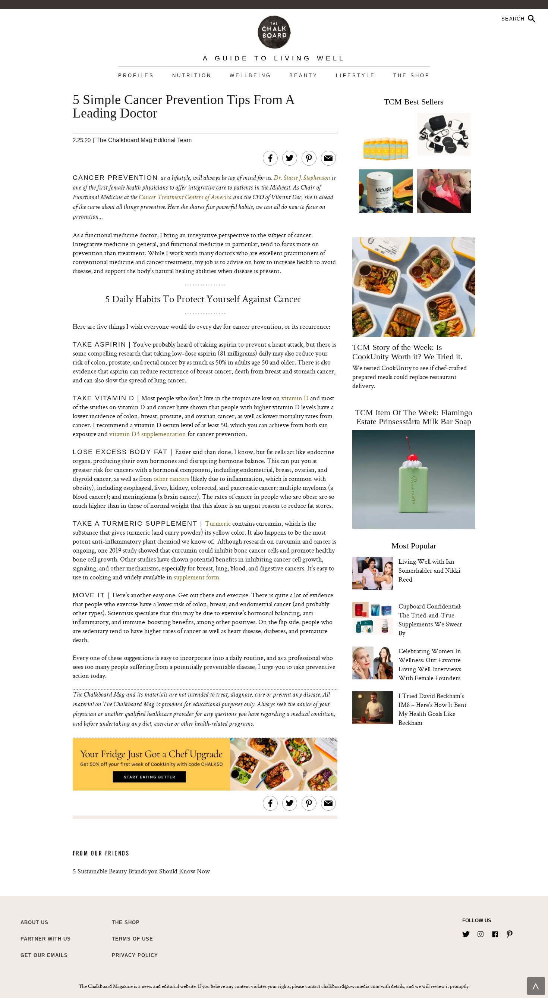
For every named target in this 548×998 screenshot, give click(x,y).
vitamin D (295, 398)
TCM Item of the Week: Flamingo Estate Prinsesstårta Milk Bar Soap (413, 417)
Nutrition (192, 75)
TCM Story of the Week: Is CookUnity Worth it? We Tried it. (407, 351)
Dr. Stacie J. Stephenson (302, 178)
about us (34, 922)
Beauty (303, 75)
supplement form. (197, 577)
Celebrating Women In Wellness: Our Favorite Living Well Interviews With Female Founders (430, 664)
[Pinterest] (509, 932)
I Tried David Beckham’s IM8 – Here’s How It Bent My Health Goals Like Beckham (433, 709)
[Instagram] (480, 932)
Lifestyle (355, 75)
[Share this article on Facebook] (270, 158)
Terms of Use (132, 939)
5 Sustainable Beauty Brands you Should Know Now (141, 871)
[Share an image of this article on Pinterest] (309, 158)
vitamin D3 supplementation (147, 433)
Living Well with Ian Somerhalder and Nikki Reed (429, 570)
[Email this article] (328, 158)
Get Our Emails (44, 955)
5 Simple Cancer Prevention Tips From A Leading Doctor (183, 107)
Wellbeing (250, 75)
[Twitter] (466, 932)
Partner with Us (46, 939)
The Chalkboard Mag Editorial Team (144, 140)
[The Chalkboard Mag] (274, 30)
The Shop (411, 75)
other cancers (171, 478)
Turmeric (218, 523)
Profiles (136, 75)
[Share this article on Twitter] (289, 158)
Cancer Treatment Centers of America (185, 197)
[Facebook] (495, 932)
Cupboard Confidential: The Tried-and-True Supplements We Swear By (430, 619)
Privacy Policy (135, 955)
